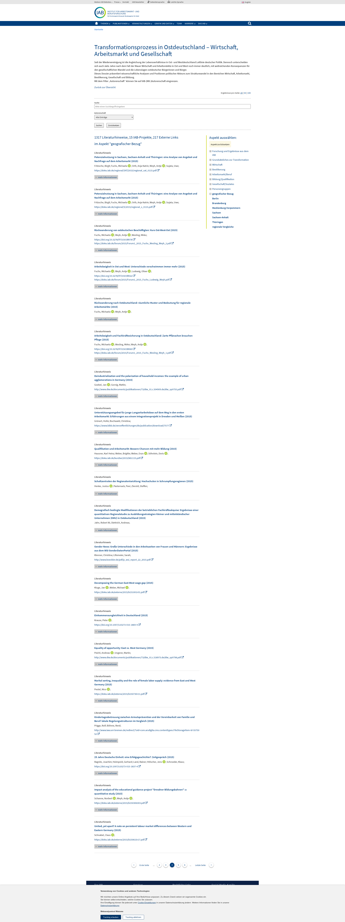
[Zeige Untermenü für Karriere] (195, 24)
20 (241, 93)
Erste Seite (144, 865)
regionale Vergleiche (223, 226)
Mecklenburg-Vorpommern (226, 207)
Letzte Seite (200, 865)
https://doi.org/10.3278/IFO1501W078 (115, 239)
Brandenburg (219, 203)
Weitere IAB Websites (102, 2)
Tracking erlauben (110, 917)
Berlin (215, 198)
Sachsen (216, 212)
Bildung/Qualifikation (223, 179)
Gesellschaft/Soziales (223, 184)
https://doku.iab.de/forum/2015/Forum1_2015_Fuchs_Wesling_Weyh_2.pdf (134, 243)
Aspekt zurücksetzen (220, 144)
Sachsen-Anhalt (220, 217)
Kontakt (126, 2)
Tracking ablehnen (133, 917)
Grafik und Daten (163, 23)
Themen (104, 23)
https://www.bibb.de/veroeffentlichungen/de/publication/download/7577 (133, 425)
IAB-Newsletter (138, 2)
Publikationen (120, 23)
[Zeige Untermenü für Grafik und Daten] (173, 24)
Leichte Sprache (177, 2)
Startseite (96, 23)
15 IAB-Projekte (140, 137)
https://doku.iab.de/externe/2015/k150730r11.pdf (120, 693)
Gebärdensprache (157, 2)
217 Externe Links (165, 137)
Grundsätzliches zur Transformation (230, 159)
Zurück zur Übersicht (105, 87)
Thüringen (217, 222)
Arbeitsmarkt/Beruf (222, 174)
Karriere (189, 23)
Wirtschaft (217, 164)
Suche (96, 102)
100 (249, 93)
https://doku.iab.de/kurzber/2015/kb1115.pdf (118, 458)
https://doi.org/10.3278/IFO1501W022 (115, 275)
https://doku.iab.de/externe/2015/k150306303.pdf (121, 802)
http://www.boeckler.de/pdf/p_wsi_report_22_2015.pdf (124, 559)
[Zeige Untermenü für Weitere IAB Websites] (112, 2)
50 (245, 93)
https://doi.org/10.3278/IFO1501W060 (115, 349)
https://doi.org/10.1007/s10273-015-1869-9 (117, 624)
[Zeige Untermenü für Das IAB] (207, 24)
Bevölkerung (218, 169)
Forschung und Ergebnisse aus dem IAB (230, 153)
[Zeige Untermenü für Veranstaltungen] (151, 24)
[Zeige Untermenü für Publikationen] (129, 24)
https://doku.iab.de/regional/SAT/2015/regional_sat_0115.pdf (127, 170)
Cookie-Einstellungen (147, 903)
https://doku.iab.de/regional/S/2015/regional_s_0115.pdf (124, 206)
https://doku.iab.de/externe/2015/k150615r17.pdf (120, 839)
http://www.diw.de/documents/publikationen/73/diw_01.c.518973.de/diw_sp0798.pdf (139, 657)
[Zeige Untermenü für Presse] (121, 2)
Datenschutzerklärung (110, 905)
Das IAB (201, 23)
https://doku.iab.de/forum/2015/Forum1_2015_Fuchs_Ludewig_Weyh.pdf (133, 279)
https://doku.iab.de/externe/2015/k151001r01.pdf (120, 592)
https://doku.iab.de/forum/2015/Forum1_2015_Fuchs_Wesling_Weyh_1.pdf (134, 352)
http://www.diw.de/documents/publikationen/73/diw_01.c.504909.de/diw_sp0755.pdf (139, 389)
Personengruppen (221, 188)
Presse (116, 2)
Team (179, 23)
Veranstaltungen (141, 23)
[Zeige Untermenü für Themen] (109, 24)
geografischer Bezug (222, 193)
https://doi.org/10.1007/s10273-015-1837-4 (117, 766)
